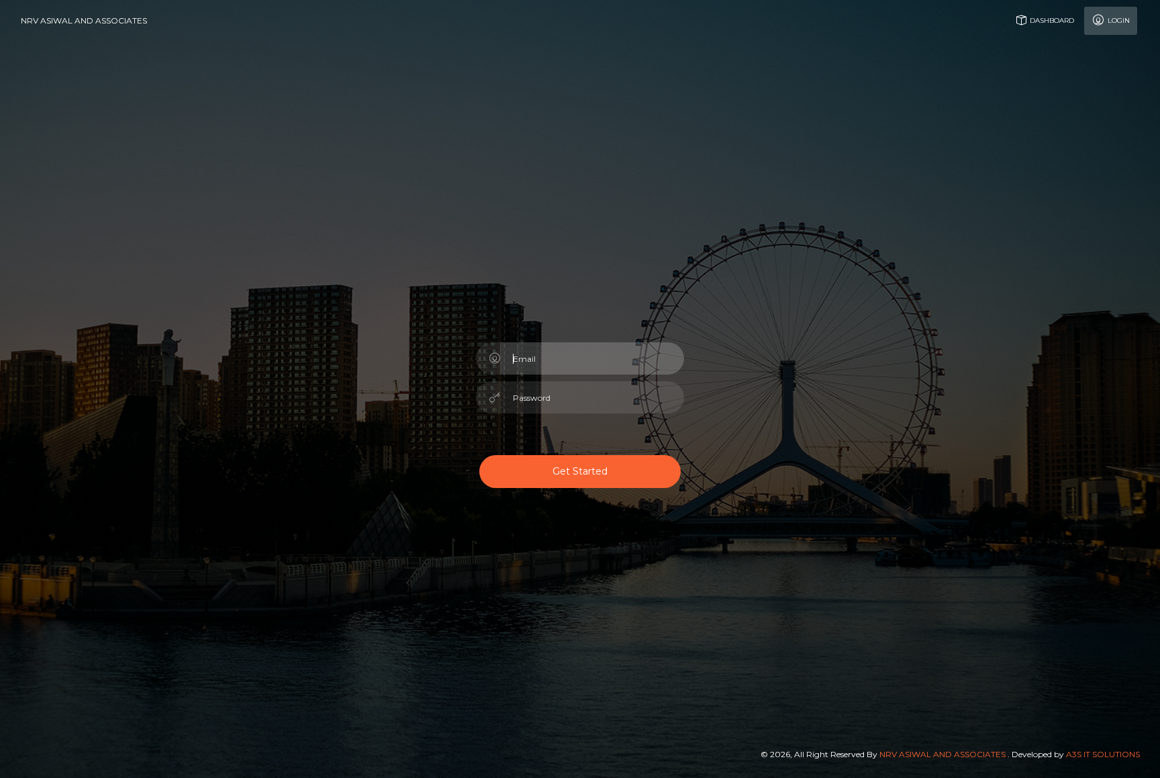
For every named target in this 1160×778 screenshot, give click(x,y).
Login (1118, 20)
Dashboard (1051, 20)
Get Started (580, 471)
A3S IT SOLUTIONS (1103, 754)
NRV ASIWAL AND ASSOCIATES (84, 20)
